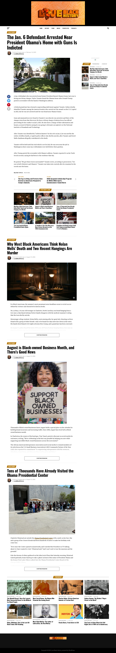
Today (52, 28)
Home (41, 28)
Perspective (65, 28)
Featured (27, 172)
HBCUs (58, 28)
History (47, 28)
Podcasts (73, 28)
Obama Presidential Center (43, 538)
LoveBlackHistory (19, 54)
